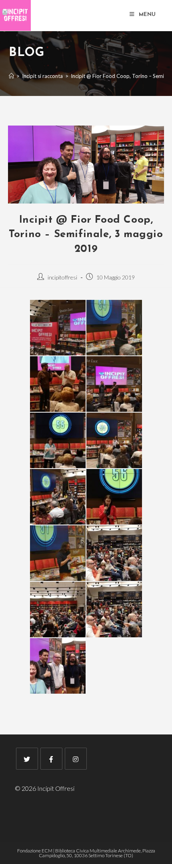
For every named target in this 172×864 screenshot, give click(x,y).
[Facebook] (51, 759)
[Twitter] (27, 759)
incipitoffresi (62, 277)
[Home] (11, 76)
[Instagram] (76, 759)
